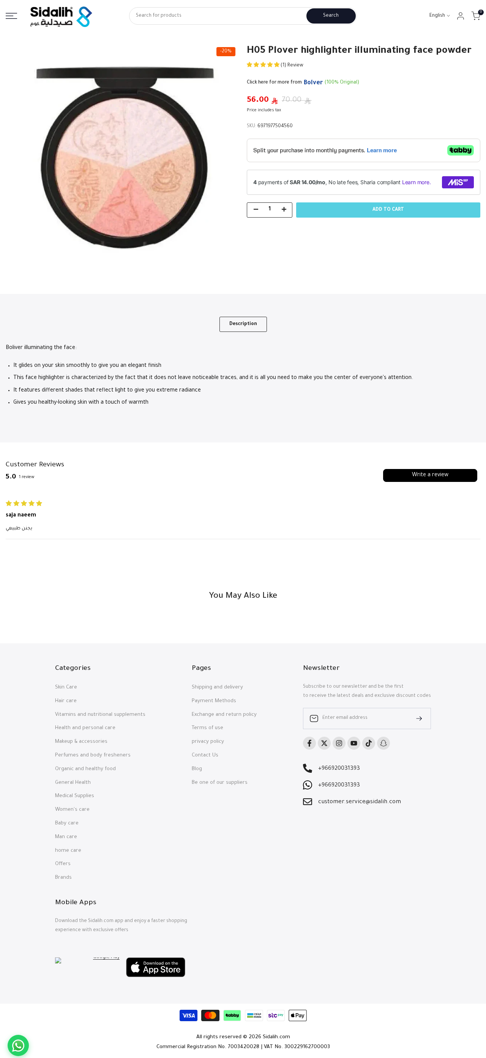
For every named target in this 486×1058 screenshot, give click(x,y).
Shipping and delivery (217, 687)
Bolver (313, 83)
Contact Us (205, 755)
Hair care (66, 701)
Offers (63, 864)
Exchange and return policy (224, 715)
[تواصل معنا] (18, 1045)
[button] (264, 65)
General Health (73, 783)
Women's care (72, 810)
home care (68, 851)
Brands (63, 878)
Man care (66, 837)
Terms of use (207, 728)
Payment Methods (214, 701)
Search (331, 16)
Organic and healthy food (85, 769)
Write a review (430, 475)
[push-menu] (11, 16)
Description (243, 324)
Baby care (67, 823)
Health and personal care (85, 728)
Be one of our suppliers (220, 783)
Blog (197, 769)
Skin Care (66, 687)
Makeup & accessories (81, 742)
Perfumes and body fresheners (93, 755)
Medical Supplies (74, 796)
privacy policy (208, 742)
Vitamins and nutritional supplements (100, 715)
